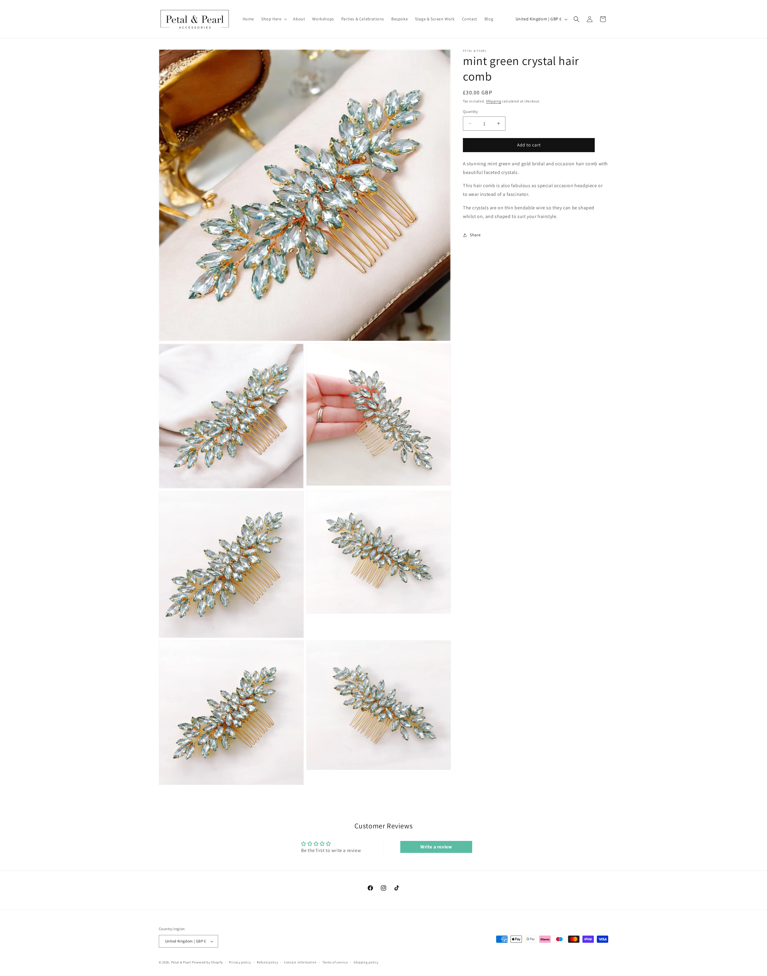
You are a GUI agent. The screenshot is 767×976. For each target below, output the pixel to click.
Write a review (436, 847)
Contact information (300, 962)
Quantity (470, 111)
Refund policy (267, 962)
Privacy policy (240, 962)
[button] (273, 19)
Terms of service (335, 962)
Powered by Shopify (207, 962)
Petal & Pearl (181, 962)
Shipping (493, 101)
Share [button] (475, 234)
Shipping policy (366, 962)
